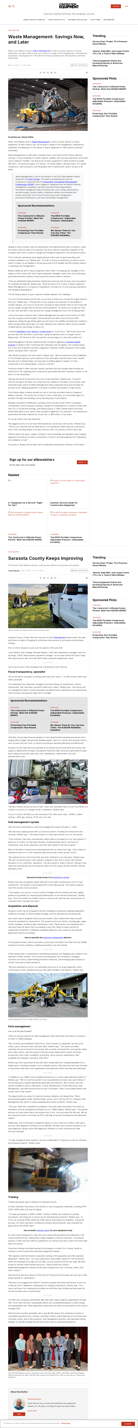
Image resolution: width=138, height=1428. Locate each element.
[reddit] (52, 73)
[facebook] (41, 73)
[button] (9, 6)
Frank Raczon (14, 571)
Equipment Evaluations (77, 19)
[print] (87, 73)
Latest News (95, 19)
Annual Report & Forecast (34, 19)
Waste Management (41, 51)
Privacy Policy (65, 1423)
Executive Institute (57, 19)
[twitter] (48, 73)
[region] (69, 1424)
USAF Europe (33, 179)
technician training (61, 869)
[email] (55, 73)
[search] (13, 6)
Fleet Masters (13, 30)
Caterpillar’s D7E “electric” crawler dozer (33, 331)
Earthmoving (109, 19)
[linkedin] (44, 73)
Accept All (128, 1424)
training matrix (43, 1210)
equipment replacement (53, 930)
